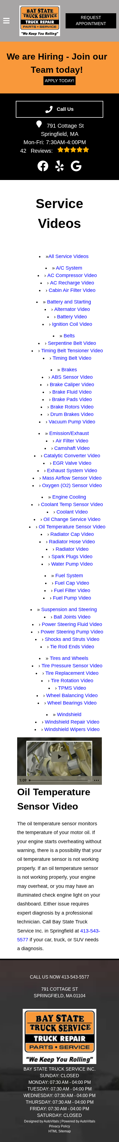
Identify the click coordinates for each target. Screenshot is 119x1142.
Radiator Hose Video (72, 541)
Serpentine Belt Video (72, 343)
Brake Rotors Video (72, 407)
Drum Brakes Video (72, 414)
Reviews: (37, 151)
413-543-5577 (75, 977)
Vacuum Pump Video (72, 421)
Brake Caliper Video (72, 384)
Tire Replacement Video (72, 673)
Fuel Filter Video (72, 590)
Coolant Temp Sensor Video (72, 504)
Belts (69, 335)
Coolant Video (72, 512)
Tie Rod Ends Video (72, 646)
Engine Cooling (69, 497)
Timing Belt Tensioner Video (72, 350)
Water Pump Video (72, 564)
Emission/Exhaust (69, 433)
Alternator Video (72, 309)
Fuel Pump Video (72, 598)
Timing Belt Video (72, 358)
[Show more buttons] (96, 780)
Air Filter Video (72, 441)
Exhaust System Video (72, 470)
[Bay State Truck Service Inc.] (39, 21)
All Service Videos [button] (68, 256)
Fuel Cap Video (72, 583)
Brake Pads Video (72, 399)
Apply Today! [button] (59, 80)
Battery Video (72, 316)
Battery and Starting (69, 302)
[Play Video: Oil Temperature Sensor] (59, 756)
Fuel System (69, 575)
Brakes (69, 369)
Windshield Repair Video (72, 722)
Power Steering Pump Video (72, 632)
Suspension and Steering (69, 609)
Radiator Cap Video (72, 534)
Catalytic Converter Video (72, 455)
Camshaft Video (72, 448)
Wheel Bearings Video (72, 703)
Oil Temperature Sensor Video (72, 527)
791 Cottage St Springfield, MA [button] (62, 130)
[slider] (59, 780)
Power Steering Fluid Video (72, 624)
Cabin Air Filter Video (72, 290)
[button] (42, 165)
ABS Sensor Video (72, 377)
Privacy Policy (59, 1126)
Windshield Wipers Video (72, 729)
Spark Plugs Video (71, 556)
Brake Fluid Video (72, 392)
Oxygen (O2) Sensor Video (72, 485)
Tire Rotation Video (72, 680)
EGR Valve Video (72, 463)
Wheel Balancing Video (72, 695)
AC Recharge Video (72, 283)
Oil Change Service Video (71, 519)
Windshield (69, 714)
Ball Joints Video (72, 617)
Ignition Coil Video (72, 324)
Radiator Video (72, 549)
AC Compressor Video (72, 275)
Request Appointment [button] (91, 20)
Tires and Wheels (69, 658)
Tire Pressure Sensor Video (72, 665)
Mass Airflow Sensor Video (72, 478)
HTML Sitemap (59, 1131)
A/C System (69, 268)
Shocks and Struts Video (72, 639)
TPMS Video (72, 688)
